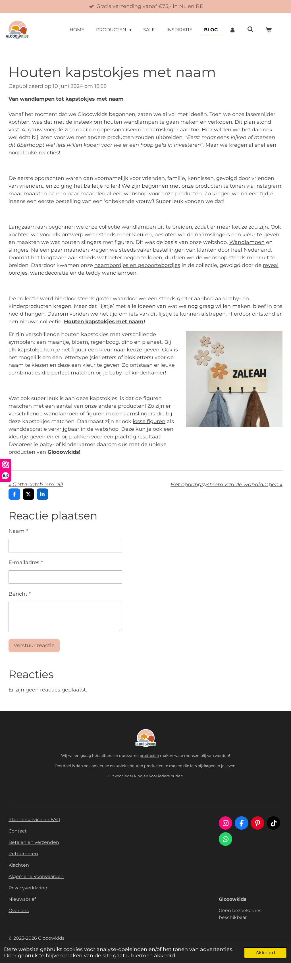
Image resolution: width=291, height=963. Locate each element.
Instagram (268, 186)
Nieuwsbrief (22, 899)
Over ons (19, 910)
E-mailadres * (26, 562)
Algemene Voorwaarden (36, 876)
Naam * (18, 531)
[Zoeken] (250, 29)
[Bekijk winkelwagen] (268, 30)
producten (149, 755)
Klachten (19, 865)
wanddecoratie (49, 273)
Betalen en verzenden (34, 842)
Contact (18, 831)
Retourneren (23, 853)
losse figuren (149, 421)
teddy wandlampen (111, 273)
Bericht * (20, 594)
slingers (18, 250)
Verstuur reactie (34, 645)
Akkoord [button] (265, 952)
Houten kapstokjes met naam (104, 321)
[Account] (232, 30)
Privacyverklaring (28, 887)
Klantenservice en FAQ (34, 819)
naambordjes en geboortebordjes (137, 265)
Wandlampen (247, 242)
